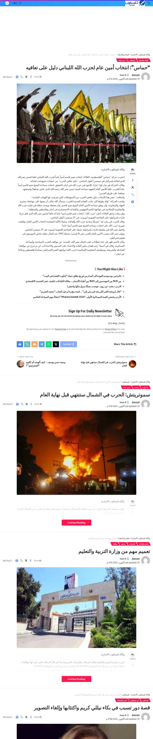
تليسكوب (132, 60)
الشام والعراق (143, 60)
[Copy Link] (22, 76)
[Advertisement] (76, 28)
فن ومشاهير (135, 700)
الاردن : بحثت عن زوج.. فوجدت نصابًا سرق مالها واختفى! (94, 286)
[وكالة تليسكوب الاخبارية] (135, 3)
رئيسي (136, 387)
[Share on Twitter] (26, 76)
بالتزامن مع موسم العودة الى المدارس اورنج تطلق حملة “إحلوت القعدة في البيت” (82, 275)
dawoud (136, 74)
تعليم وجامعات (143, 544)
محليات (115, 544)
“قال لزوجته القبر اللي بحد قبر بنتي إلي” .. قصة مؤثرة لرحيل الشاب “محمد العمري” (80, 291)
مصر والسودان (122, 700)
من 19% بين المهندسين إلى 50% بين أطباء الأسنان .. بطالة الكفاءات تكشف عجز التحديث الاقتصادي (73, 281)
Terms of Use (60, 329)
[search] (20, 3)
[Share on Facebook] (31, 76)
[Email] (34, 344)
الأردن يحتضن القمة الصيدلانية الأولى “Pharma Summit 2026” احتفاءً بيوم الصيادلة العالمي (77, 296)
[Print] (17, 76)
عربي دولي (122, 60)
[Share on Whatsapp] (49, 344)
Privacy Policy (110, 329)
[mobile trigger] (147, 3)
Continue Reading (76, 522)
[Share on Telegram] (42, 344)
